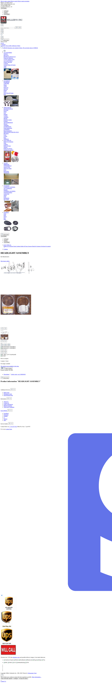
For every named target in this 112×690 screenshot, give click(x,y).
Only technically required (6, 678)
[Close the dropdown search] (19, 27)
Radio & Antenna (36, 246)
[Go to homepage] (12, 23)
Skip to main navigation (23, 1)
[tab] (15, 374)
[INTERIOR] (11, 211)
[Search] (16, 27)
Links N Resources (8, 404)
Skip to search (14, 1)
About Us (6, 401)
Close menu (6, 40)
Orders (18, 45)
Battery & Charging (8, 246)
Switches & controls (46, 246)
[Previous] (2, 328)
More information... (36, 677)
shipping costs (16, 657)
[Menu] (2, 25)
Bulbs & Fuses (24, 246)
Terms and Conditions (9, 407)
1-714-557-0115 (13, 426)
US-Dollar (6, 14)
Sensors (30, 246)
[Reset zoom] (5, 345)
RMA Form (6, 392)
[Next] (5, 328)
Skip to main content (6, 1)
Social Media (4, 410)
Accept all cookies (23, 678)
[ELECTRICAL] (11, 161)
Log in (2, 43)
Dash (14, 246)
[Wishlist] (1, 35)
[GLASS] (11, 184)
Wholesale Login (8, 394)
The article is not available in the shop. (10, 366)
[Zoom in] (8, 345)
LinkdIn (6, 416)
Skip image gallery (5, 261)
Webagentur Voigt (32, 673)
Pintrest (5, 419)
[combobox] (8, 28)
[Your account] (2, 37)
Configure (16, 678)
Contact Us (6, 403)
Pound (6, 11)
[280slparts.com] (4, 51)
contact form (9, 429)
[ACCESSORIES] (11, 79)
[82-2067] (16, 305)
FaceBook (6, 413)
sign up (3, 44)
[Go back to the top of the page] (2, 675)
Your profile (9, 45)
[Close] (1, 343)
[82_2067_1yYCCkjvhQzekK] (18, 268)
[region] (56, 309)
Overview (3, 45)
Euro (5, 12)
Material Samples (8, 405)
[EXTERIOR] (11, 106)
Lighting (18, 246)
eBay (5, 420)
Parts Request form (8, 395)
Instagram (6, 414)
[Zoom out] (2, 345)
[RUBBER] (11, 231)
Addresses (14, 45)
